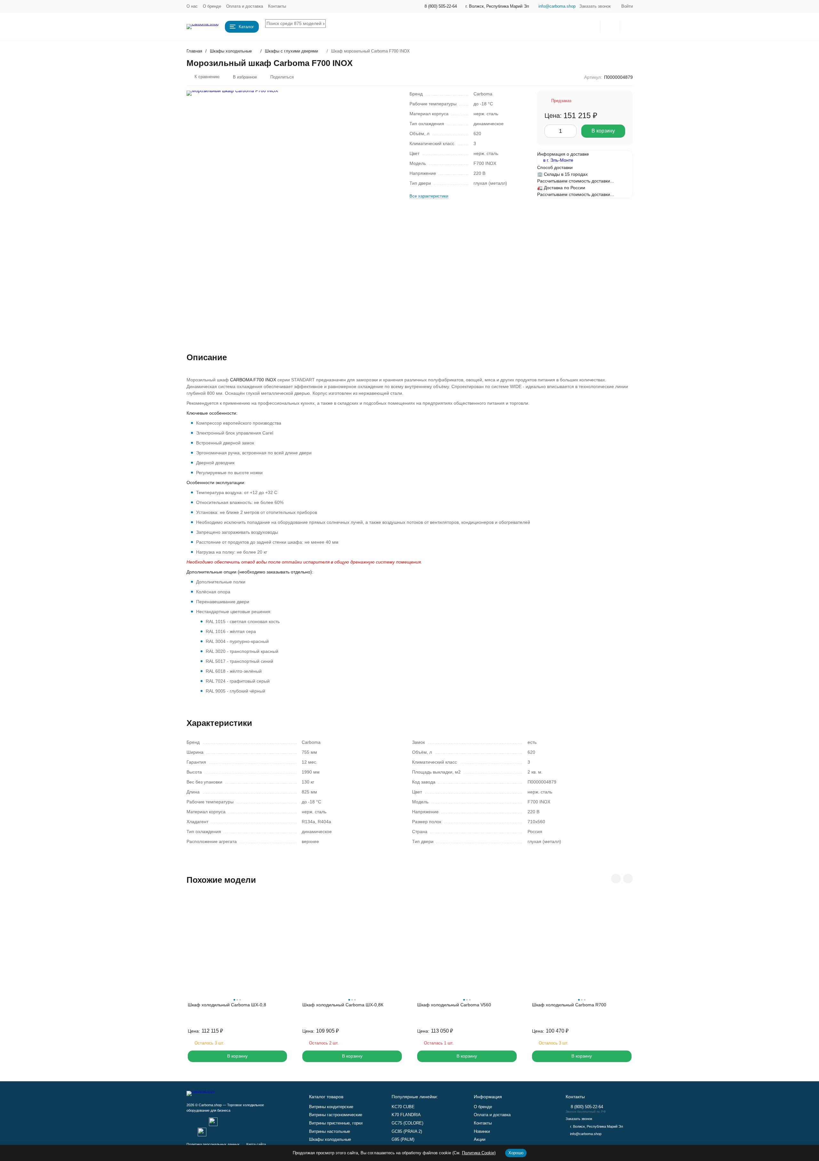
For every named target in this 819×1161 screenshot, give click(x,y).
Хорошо (515, 1152)
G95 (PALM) (403, 1139)
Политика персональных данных (213, 1144)
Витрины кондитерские (331, 1106)
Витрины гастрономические (335, 1114)
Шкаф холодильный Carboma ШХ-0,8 (227, 1004)
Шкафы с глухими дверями (291, 51)
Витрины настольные (329, 1131)
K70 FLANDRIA (406, 1114)
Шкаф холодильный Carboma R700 (569, 1004)
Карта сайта (256, 1144)
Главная (194, 51)
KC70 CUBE (403, 1106)
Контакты (277, 6)
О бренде (212, 6)
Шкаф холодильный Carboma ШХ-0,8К (342, 1004)
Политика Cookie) (479, 1152)
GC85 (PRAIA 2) (407, 1131)
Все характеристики (429, 196)
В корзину (603, 131)
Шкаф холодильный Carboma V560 (454, 1004)
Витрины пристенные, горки (335, 1123)
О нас (192, 6)
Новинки (482, 1131)
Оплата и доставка (244, 6)
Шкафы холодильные (231, 51)
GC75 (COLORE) (407, 1123)
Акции (479, 1139)
